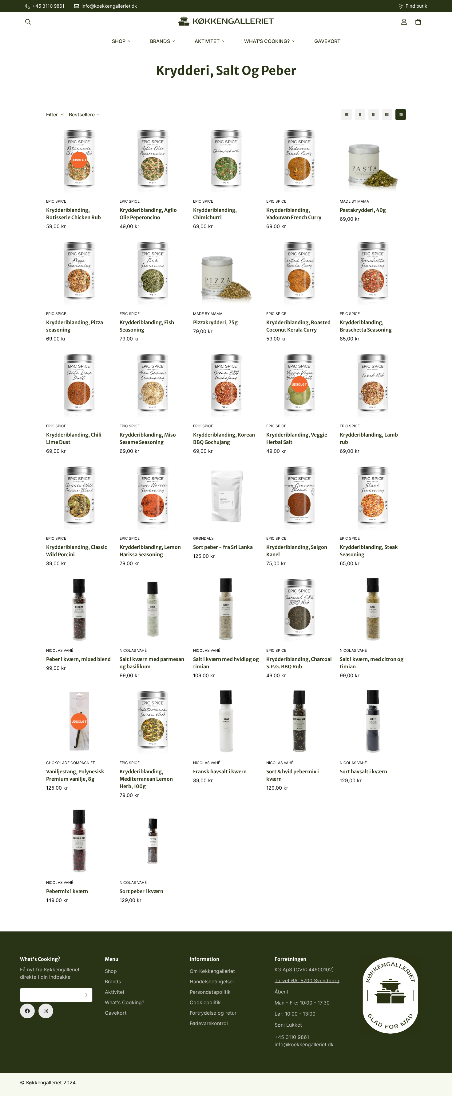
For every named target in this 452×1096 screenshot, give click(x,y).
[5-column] (400, 114)
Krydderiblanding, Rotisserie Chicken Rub (73, 213)
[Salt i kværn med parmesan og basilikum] (153, 609)
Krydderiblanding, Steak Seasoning (369, 551)
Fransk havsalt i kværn (220, 771)
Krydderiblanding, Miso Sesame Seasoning (148, 438)
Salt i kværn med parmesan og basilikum (152, 663)
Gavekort (327, 41)
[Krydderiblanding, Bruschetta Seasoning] (373, 272)
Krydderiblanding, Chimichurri (215, 213)
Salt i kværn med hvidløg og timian (226, 663)
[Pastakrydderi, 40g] (373, 160)
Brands (160, 41)
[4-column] (387, 114)
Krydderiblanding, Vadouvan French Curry (293, 213)
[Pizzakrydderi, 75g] (226, 272)
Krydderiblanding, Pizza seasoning (74, 326)
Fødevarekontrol (209, 1023)
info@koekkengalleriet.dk (304, 1044)
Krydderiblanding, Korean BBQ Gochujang (224, 438)
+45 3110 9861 (292, 1037)
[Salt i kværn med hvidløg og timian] (226, 609)
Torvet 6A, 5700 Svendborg (307, 980)
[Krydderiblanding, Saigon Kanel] (299, 497)
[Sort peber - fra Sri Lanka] (226, 497)
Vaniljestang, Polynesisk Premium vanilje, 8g (75, 775)
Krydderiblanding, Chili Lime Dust (73, 438)
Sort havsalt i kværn (363, 771)
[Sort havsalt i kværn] (373, 721)
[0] (418, 22)
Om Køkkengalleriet (212, 971)
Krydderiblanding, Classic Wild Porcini (76, 551)
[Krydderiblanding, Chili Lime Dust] (79, 385)
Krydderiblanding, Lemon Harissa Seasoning (150, 551)
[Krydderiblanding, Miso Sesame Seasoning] (153, 385)
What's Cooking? (267, 41)
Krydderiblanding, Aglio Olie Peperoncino (148, 213)
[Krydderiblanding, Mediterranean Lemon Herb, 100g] (153, 721)
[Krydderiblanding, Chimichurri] (226, 160)
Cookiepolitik (205, 1002)
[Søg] (28, 22)
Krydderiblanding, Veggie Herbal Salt (296, 438)
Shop (118, 41)
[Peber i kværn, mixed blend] (79, 609)
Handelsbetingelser (212, 981)
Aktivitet (207, 41)
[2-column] (360, 114)
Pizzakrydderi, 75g (215, 322)
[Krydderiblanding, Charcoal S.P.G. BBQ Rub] (299, 609)
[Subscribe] (86, 995)
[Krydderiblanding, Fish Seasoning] (153, 272)
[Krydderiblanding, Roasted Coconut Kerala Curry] (299, 272)
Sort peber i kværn (141, 891)
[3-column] (373, 114)
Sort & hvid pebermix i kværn (292, 775)
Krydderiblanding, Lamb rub (369, 438)
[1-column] (346, 114)
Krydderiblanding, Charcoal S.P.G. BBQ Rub (299, 663)
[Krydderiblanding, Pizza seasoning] (79, 272)
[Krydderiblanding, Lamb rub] (373, 385)
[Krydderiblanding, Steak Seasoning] (373, 497)
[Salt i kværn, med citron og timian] (373, 609)
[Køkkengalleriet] (226, 21)
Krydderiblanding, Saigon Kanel (296, 551)
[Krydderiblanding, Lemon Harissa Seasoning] (153, 497)
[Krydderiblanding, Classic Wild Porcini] (79, 497)
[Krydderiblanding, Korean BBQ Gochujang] (226, 385)
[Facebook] (27, 1011)
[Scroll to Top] (440, 1062)
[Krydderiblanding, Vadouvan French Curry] (299, 160)
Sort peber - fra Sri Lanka (223, 547)
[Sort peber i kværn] (153, 841)
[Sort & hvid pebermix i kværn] (299, 721)
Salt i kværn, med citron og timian (371, 663)
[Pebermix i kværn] (79, 841)
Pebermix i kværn (67, 891)
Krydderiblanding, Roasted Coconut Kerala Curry (298, 326)
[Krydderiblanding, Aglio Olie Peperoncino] (153, 160)
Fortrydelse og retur (213, 1013)
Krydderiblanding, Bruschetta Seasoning (366, 326)
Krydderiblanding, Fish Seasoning (147, 326)
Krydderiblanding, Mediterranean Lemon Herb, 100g (146, 778)
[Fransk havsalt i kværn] (226, 721)
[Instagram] (45, 1011)
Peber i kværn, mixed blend (78, 659)
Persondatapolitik (210, 992)
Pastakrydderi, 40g (363, 210)
